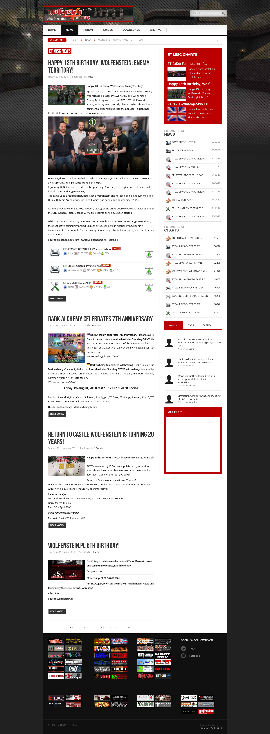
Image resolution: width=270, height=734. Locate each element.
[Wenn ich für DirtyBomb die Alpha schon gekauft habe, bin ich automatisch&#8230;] (169, 379)
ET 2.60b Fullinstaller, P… (187, 63)
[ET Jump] (145, 651)
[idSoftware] (189, 707)
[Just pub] (163, 672)
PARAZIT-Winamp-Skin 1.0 (188, 104)
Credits (51, 724)
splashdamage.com (68, 239)
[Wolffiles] (56, 637)
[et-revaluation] (145, 637)
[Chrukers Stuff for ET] (163, 658)
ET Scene (96, 325)
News (88, 40)
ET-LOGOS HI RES (72, 282)
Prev (86, 627)
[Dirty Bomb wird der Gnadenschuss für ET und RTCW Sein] (169, 399)
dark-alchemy (64, 407)
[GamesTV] (73, 694)
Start (72, 627)
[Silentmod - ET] (163, 651)
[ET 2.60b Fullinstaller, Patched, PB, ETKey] (178, 74)
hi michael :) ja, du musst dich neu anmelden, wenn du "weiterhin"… (196, 361)
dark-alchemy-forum (85, 407)
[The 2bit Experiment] (145, 665)
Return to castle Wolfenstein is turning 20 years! (101, 438)
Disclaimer (63, 724)
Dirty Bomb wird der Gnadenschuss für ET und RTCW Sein (199, 397)
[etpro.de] (73, 644)
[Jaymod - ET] (145, 658)
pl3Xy (191, 365)
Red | (214, 728)
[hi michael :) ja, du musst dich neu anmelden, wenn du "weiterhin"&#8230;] (169, 362)
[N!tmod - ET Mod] (163, 644)
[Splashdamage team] (98, 115)
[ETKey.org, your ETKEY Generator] (56, 672)
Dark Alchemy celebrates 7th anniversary (100, 319)
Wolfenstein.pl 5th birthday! (84, 545)
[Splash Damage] (189, 700)
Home (74, 40)
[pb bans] (206, 700)
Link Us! (75, 724)
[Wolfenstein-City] (163, 637)
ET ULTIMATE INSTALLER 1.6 (78, 249)
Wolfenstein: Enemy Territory (113, 40)
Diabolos (192, 402)
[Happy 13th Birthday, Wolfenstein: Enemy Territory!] (178, 94)
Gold (219, 728)
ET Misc (139, 40)
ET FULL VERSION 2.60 (75, 266)
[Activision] (206, 694)
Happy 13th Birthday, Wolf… (190, 84)
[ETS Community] (73, 637)
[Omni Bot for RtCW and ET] (145, 644)
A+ (215, 41)
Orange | (205, 728)
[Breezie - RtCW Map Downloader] (73, 700)
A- (221, 41)
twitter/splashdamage (94, 239)
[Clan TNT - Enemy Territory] (119, 658)
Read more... (57, 298)
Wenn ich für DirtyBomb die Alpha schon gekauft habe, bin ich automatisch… (196, 379)
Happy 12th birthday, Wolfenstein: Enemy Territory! (99, 67)
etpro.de (113, 239)
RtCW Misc (98, 448)
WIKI (83, 518)
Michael (192, 348)
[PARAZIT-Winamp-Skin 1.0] (178, 114)
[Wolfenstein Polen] (56, 658)
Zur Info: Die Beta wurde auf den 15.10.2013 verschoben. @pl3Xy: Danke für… (199, 342)
